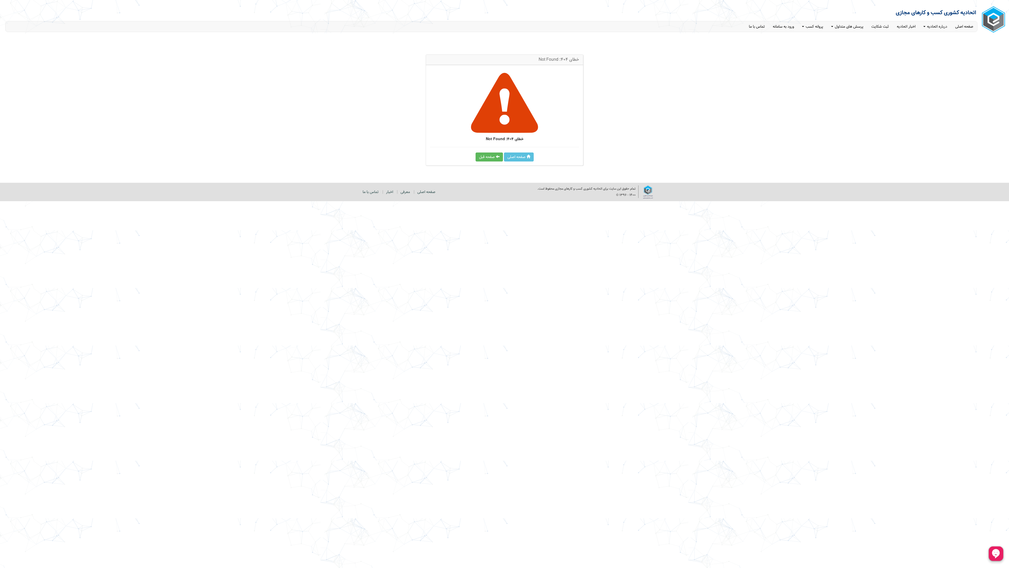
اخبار (389, 192)
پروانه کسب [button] (814, 26)
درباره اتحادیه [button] (936, 26)
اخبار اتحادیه (906, 26)
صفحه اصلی (964, 26)
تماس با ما (757, 26)
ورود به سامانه (783, 26)
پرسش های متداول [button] (848, 26)
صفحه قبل (487, 157)
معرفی (405, 192)
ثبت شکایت (880, 26)
